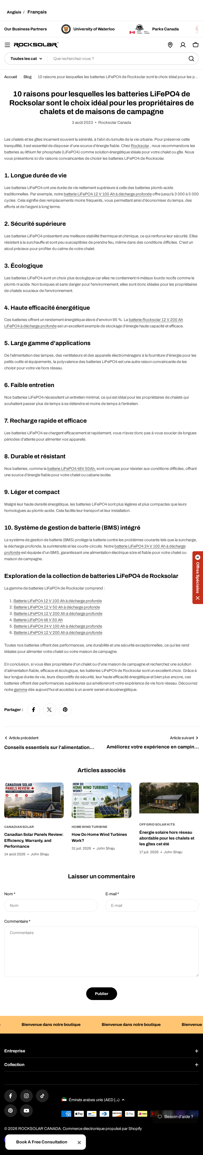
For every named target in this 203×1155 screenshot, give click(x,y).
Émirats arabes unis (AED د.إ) (94, 1100)
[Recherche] (191, 58)
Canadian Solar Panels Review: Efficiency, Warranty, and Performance (33, 840)
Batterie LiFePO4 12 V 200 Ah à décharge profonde (58, 613)
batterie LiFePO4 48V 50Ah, (71, 468)
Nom (9, 894)
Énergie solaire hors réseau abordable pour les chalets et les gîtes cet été (166, 838)
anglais (14, 12)
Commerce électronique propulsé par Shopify (102, 1128)
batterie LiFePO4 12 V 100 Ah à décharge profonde (108, 194)
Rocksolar (140, 146)
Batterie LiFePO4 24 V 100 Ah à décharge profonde (58, 626)
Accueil (10, 77)
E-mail (112, 894)
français (37, 12)
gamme (20, 689)
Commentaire (17, 921)
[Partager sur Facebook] (33, 709)
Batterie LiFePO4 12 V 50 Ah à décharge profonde (57, 607)
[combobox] (101, 58)
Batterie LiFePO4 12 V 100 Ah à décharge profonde (57, 601)
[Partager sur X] (49, 709)
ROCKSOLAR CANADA (39, 1128)
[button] (197, 577)
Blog (27, 77)
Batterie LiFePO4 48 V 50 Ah (38, 620)
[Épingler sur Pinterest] (65, 709)
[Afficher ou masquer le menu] (7, 45)
